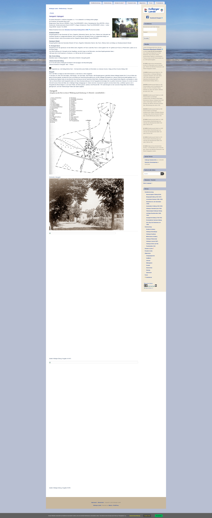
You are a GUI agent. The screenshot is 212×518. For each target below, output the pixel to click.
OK (162, 173)
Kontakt (148, 265)
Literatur (148, 260)
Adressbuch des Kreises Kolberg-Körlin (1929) (77, 29)
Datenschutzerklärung (135, 515)
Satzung (148, 270)
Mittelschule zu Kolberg (151, 236)
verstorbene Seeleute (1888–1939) (154, 199)
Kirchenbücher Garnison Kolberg (154, 220)
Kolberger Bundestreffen (151, 160)
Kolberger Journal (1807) (152, 241)
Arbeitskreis (160, 3)
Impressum (149, 272)
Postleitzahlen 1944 (150, 246)
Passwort (145, 32)
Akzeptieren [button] (159, 515)
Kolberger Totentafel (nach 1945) (154, 208)
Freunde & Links (132, 3)
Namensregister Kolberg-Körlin (153, 194)
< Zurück (51, 13)
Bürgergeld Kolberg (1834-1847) (153, 197)
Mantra (110, 505)
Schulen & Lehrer (119, 3)
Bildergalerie (149, 263)
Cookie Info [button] (147, 515)
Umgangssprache (150, 255)
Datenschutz (149, 267)
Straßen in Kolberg (150, 229)
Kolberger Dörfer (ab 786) (152, 243)
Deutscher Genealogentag (151, 162)
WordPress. (116, 505)
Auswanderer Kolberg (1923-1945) (154, 206)
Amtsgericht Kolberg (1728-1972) (154, 217)
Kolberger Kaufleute (151, 234)
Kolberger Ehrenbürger (151, 231)
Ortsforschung (107, 3)
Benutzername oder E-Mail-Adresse (151, 27)
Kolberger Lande (53, 8)
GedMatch (148, 258)
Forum (150, 3)
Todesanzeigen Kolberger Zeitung (154, 211)
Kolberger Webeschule (151, 239)
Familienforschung (95, 3)
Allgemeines (142, 3)
